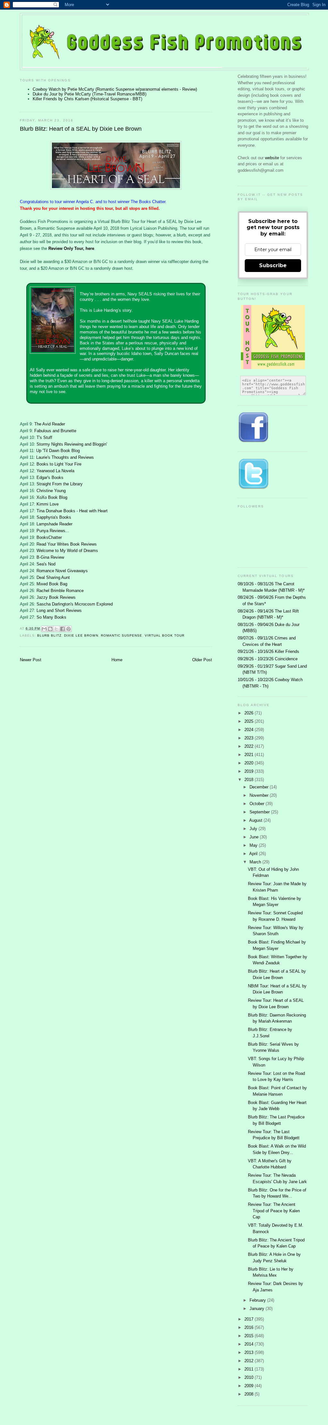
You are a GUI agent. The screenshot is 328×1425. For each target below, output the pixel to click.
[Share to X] (56, 629)
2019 (249, 771)
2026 (249, 713)
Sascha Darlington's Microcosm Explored (75, 604)
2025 (249, 721)
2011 (249, 1369)
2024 (249, 729)
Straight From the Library (60, 484)
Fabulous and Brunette (55, 430)
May (254, 845)
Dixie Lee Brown (81, 635)
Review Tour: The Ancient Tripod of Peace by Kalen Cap (274, 1210)
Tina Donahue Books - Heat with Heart (72, 510)
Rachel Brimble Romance (60, 590)
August (256, 820)
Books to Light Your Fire (59, 464)
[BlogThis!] (50, 629)
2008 (249, 1394)
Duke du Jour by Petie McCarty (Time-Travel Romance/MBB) (89, 94)
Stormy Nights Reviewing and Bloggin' (72, 444)
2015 (249, 1335)
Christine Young (51, 490)
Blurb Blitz (49, 635)
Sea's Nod (46, 564)
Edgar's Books (50, 477)
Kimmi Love (48, 504)
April (254, 853)
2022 (249, 746)
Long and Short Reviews (59, 610)
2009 (249, 1385)
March (256, 862)
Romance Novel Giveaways (62, 570)
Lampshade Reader (54, 524)
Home (116, 659)
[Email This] (44, 629)
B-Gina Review (50, 557)
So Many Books (51, 617)
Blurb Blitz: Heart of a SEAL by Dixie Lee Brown (81, 129)
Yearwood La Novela (55, 470)
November (260, 795)
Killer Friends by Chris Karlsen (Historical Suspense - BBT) (87, 98)
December (260, 787)
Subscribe (273, 265)
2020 (249, 763)
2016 (249, 1327)
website (272, 157)
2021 (249, 754)
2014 (249, 1344)
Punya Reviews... (53, 530)
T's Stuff (44, 437)
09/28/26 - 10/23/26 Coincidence (268, 658)
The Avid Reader (49, 424)
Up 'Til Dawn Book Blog (58, 450)
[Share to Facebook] (62, 629)
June (255, 837)
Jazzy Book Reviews (56, 597)
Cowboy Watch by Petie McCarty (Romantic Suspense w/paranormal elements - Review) (115, 89)
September (260, 812)
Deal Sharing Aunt (53, 577)
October (258, 803)
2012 (249, 1360)
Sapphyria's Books (54, 517)
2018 (249, 779)
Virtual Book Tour (164, 635)
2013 (249, 1352)
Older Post (202, 659)
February (258, 1300)
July (254, 828)
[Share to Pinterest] (68, 629)
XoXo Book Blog (52, 497)
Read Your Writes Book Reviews (67, 544)
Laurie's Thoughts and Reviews (65, 457)
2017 (249, 1319)
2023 (249, 738)
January (258, 1308)
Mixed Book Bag (52, 583)
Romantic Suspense (121, 635)
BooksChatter (49, 537)
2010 (249, 1377)
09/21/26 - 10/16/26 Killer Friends (268, 651)
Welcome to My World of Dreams (67, 550)
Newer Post (30, 659)
